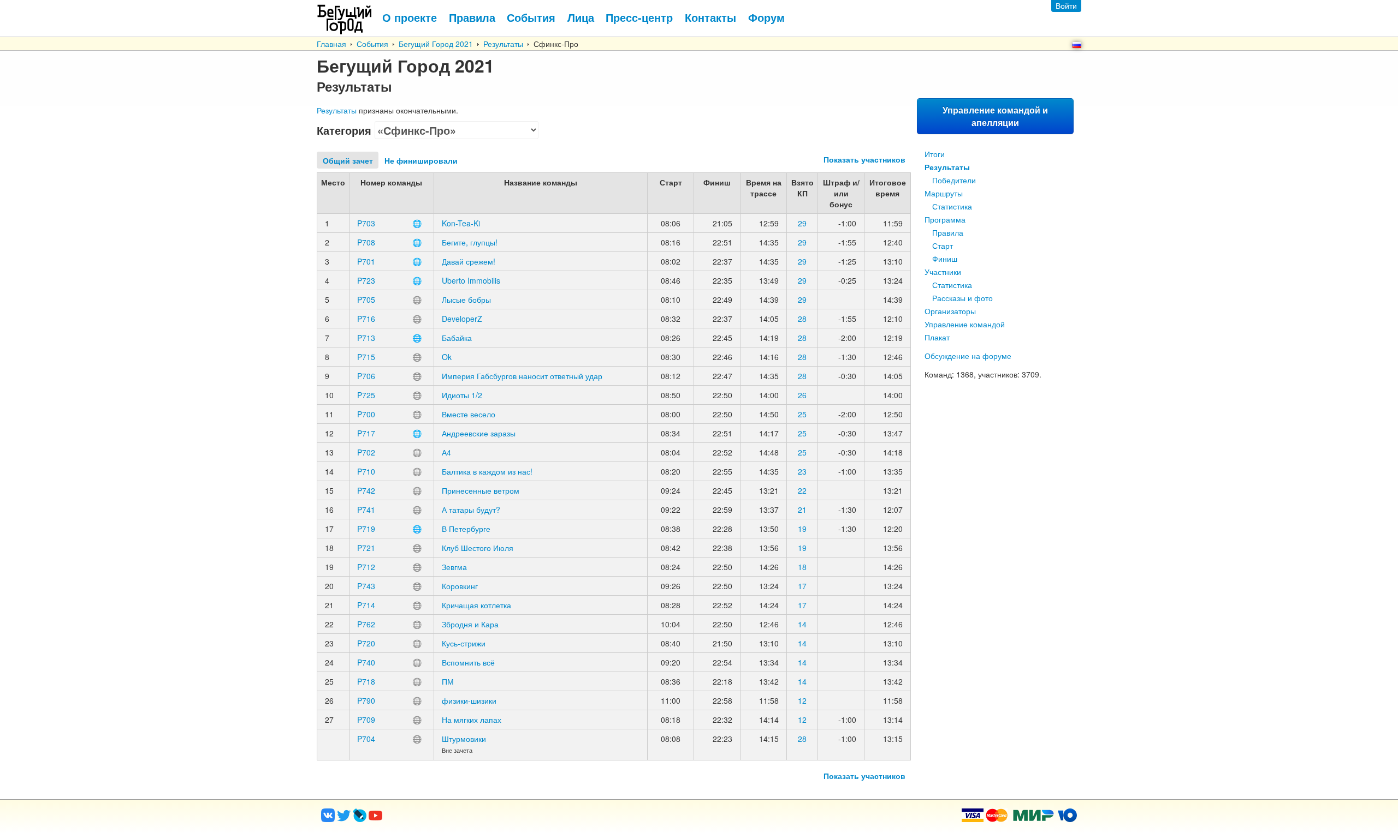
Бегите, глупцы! (469, 242)
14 (802, 624)
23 (802, 471)
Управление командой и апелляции (995, 116)
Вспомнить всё (468, 662)
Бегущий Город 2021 (436, 43)
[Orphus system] (419, 818)
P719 (366, 528)
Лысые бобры (466, 299)
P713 (366, 337)
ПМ (448, 681)
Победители (954, 180)
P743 (366, 585)
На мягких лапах (471, 719)
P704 (366, 738)
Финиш (944, 258)
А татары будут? (471, 509)
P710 (366, 471)
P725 (366, 394)
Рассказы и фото (962, 297)
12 (802, 700)
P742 (366, 490)
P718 (366, 681)
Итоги (935, 153)
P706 (366, 375)
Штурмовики (464, 738)
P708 (366, 242)
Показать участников (864, 159)
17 (802, 585)
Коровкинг (460, 585)
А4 (446, 452)
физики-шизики (469, 700)
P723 (366, 280)
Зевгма (454, 566)
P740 (366, 662)
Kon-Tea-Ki (461, 223)
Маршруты (944, 193)
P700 (366, 414)
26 (802, 394)
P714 (366, 605)
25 (802, 414)
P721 (366, 547)
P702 (366, 452)
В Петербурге (466, 528)
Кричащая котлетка (476, 605)
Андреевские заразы (479, 433)
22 (802, 490)
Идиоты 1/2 (462, 394)
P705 (366, 299)
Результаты (503, 43)
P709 (366, 719)
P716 (366, 318)
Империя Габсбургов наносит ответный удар (522, 375)
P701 (366, 261)
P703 (366, 223)
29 (802, 223)
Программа (945, 219)
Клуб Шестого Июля (477, 547)
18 (802, 566)
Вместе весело (468, 414)
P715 (366, 356)
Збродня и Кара (470, 624)
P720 (366, 643)
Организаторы (950, 310)
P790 (366, 700)
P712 (366, 566)
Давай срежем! (468, 261)
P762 (366, 624)
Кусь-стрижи (463, 643)
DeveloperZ (462, 318)
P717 (366, 433)
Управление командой (965, 324)
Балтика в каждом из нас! (487, 471)
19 (802, 528)
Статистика (952, 206)
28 (802, 318)
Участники (943, 271)
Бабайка (457, 337)
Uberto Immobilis (471, 280)
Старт (942, 245)
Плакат (937, 337)
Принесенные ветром (480, 490)
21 (802, 509)
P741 (366, 509)
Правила (947, 232)
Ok (447, 356)
